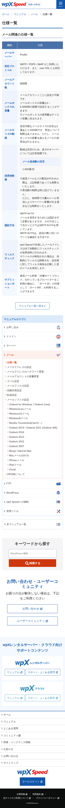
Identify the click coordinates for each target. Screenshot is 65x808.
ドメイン (11, 336)
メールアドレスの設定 (19, 367)
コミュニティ (10, 735)
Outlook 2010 (16, 441)
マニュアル (13, 672)
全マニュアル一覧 (16, 524)
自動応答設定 (14, 390)
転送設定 (12, 395)
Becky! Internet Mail (20, 450)
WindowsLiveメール (20, 408)
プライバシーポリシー (47, 798)
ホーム (7, 714)
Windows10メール (19, 413)
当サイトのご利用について (16, 798)
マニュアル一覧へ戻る (31, 305)
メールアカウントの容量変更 (23, 376)
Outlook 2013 (16, 436)
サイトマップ (10, 762)
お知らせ (8, 749)
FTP (8, 483)
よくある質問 (10, 728)
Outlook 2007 (16, 446)
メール (10, 354)
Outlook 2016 (16, 432)
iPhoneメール (16, 460)
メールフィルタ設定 (18, 385)
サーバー (11, 345)
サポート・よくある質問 (41, 672)
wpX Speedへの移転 (17, 501)
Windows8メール (18, 418)
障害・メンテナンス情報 (17, 742)
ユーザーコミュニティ (31, 620)
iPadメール (15, 464)
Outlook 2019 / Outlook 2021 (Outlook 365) (33, 427)
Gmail (12, 469)
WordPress (12, 492)
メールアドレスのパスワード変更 (25, 371)
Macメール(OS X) (19, 455)
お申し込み (12, 327)
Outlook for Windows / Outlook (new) (29, 404)
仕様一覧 (12, 362)
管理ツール (12, 511)
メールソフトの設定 (18, 399)
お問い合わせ (31, 608)
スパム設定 (13, 381)
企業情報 (21, 794)
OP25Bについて (16, 474)
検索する (34, 563)
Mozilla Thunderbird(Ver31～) (25, 422)
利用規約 (37, 794)
